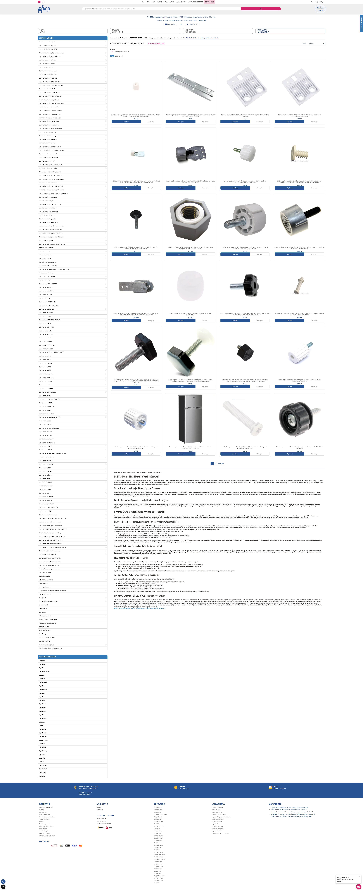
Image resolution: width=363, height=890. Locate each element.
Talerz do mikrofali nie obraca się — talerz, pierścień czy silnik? (288, 809)
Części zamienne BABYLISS (46, 273)
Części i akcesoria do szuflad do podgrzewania (51, 190)
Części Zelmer (42, 776)
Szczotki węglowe (43, 634)
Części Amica (42, 660)
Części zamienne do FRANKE (46, 327)
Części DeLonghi (43, 682)
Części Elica (42, 693)
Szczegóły (151, 121)
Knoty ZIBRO (42, 612)
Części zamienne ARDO (45, 258)
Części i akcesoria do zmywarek (47, 554)
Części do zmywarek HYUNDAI (47, 345)
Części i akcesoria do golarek (47, 63)
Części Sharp (42, 754)
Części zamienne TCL (44, 493)
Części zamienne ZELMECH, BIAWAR (48, 507)
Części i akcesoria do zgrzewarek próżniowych (51, 237)
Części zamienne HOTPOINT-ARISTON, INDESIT (51, 352)
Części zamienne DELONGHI (46, 309)
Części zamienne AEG (44, 251)
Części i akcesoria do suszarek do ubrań (49, 551)
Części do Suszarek (217, 826)
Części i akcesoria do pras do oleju (48, 157)
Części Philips (42, 743)
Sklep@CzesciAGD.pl (279, 789)
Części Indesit (42, 715)
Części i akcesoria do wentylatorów (48, 222)
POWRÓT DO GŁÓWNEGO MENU (47, 657)
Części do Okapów (217, 824)
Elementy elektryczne (44, 587)
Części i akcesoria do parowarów (48, 139)
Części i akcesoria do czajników (47, 45)
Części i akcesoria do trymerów (47, 219)
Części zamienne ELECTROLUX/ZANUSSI (49, 320)
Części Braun (42, 675)
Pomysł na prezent (44, 626)
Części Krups (42, 722)
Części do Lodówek (217, 812)
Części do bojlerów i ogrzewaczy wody (49, 569)
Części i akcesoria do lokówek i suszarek (49, 92)
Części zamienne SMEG (45, 468)
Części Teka (42, 761)
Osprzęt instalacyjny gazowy (46, 645)
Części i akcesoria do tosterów (47, 215)
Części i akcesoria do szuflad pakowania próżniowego (53, 193)
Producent (112, 49)
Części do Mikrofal (217, 821)
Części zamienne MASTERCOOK (47, 392)
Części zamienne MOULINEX (46, 414)
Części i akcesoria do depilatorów (48, 49)
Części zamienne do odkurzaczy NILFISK (49, 417)
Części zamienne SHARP (45, 471)
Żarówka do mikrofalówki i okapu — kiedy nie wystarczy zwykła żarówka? (292, 811)
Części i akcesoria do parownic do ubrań (50, 146)
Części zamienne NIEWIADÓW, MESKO (49, 428)
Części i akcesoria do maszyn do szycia (49, 100)
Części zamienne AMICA (45, 255)
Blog (148, 2)
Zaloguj (322, 2)
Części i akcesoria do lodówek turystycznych (51, 85)
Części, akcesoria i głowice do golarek (49, 565)
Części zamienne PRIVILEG (46, 461)
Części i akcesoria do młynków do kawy (49, 107)
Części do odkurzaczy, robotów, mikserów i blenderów (53, 518)
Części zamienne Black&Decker (47, 291)
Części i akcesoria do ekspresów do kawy (50, 533)
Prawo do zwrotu (169, 2)
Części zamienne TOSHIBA (46, 482)
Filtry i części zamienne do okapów (48, 601)
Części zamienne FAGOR (45, 331)
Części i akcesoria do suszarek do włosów (50, 175)
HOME (143, 2)
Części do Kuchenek (217, 807)
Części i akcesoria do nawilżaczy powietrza (50, 128)
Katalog (41, 810)
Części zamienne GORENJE (46, 334)
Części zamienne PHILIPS (45, 446)
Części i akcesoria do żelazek (46, 240)
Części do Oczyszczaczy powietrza (221, 817)
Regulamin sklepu (44, 819)
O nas (153, 2)
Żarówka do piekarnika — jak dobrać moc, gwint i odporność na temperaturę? (293, 814)
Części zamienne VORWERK (46, 497)
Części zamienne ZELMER (45, 511)
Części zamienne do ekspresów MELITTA (49, 399)
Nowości (159, 2)
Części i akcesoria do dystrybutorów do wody (51, 53)
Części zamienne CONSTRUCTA (47, 302)
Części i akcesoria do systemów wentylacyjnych (51, 179)
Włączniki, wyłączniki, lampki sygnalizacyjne (50, 648)
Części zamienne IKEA (44, 359)
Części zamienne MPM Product (47, 406)
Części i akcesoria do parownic (47, 143)
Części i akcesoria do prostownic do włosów (51, 165)
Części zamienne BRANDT (46, 287)
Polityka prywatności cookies (47, 817)
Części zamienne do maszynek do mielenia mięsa (52, 244)
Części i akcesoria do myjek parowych (49, 125)
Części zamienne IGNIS (45, 356)
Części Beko (42, 668)
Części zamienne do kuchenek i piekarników (50, 540)
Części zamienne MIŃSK (45, 396)
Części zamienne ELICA (45, 323)
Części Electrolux (43, 689)
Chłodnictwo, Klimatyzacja (46, 580)
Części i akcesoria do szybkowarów (48, 197)
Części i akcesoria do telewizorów (48, 208)
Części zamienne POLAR (45, 450)
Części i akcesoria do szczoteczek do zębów (51, 186)
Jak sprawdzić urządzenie (195, 2)
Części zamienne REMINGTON (47, 442)
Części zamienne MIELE (45, 410)
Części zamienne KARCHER (46, 374)
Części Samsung (43, 751)
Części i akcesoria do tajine (46, 201)
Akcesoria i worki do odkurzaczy (47, 262)
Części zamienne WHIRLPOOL (47, 504)
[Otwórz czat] (358, 886)
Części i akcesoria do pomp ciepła (48, 154)
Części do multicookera (45, 572)
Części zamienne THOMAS (46, 486)
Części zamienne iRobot (45, 363)
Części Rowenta (42, 747)
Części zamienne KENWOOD (46, 377)
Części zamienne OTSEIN (45, 435)
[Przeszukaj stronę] (261, 8)
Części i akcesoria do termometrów (48, 211)
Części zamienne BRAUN (45, 294)
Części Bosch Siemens (44, 671)
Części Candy (42, 678)
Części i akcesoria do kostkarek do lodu (49, 82)
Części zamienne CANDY (45, 298)
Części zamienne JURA (45, 370)
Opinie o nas (42, 812)
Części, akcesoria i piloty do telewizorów (50, 558)
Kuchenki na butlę (43, 605)
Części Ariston (42, 664)
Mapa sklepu (43, 828)
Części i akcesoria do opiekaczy (47, 132)
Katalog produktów (44, 833)
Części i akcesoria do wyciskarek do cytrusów (51, 226)
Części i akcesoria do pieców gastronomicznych (51, 150)
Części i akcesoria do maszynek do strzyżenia (51, 103)
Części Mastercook (43, 733)
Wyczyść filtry (118, 56)
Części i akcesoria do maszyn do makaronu (50, 96)
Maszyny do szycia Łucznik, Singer (48, 619)
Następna (221, 463)
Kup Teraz (126, 121)
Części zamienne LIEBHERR (46, 388)
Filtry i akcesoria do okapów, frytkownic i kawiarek (52, 590)
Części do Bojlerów (217, 831)
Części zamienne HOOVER (46, 349)
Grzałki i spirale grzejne (45, 594)
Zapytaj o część (209, 2)
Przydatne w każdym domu (46, 247)
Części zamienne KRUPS (45, 381)
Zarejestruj (314, 2)
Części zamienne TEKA (45, 489)
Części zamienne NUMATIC (46, 424)
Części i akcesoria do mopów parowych (49, 114)
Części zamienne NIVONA (45, 432)
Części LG (41, 725)
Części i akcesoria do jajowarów (47, 74)
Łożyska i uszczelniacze (45, 616)
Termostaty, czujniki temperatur (47, 637)
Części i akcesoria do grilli (46, 67)
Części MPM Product (43, 740)
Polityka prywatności (45, 824)
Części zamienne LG (44, 385)
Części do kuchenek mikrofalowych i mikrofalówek (52, 547)
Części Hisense (42, 704)
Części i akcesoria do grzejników (47, 71)
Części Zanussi (42, 772)
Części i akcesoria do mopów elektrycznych (50, 110)
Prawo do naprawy (44, 814)
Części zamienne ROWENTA (46, 457)
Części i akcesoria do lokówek (47, 89)
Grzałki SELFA (42, 598)
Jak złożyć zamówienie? (45, 807)
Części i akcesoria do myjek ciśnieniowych (50, 118)
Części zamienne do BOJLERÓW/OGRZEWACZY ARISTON (54, 269)
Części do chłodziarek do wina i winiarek (49, 522)
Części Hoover (42, 707)
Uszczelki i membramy (45, 641)
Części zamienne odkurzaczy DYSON (48, 305)
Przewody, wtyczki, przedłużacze (47, 623)
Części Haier (42, 700)
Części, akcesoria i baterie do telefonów (49, 562)
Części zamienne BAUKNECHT (47, 276)
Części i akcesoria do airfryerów (47, 42)
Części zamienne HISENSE (45, 341)
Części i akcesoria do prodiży (47, 161)
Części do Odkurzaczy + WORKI (220, 833)
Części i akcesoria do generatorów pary (49, 56)
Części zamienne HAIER (45, 338)
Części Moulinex (42, 736)
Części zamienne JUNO (45, 367)
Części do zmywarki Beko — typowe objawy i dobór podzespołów (289, 807)
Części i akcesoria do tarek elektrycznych (50, 204)
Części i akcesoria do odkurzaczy (48, 515)
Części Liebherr (42, 729)
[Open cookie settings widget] (3, 887)
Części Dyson (42, 686)
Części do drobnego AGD (219, 814)
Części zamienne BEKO (45, 280)
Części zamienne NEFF (45, 421)
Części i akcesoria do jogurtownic (48, 78)
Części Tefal (42, 758)
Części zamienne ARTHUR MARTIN (48, 266)
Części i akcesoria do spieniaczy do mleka (50, 172)
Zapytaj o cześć (171, 24)
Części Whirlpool (43, 769)
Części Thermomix (43, 765)
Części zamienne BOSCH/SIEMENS (48, 284)
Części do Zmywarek (217, 828)
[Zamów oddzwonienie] (3, 881)
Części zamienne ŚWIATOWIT (46, 475)
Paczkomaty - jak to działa (104, 823)
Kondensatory (43, 608)
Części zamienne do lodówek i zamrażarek (50, 544)
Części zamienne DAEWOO (46, 313)
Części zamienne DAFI (45, 316)
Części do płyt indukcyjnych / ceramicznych (50, 525)
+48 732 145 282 (193, 24)
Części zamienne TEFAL (45, 478)
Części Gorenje (42, 697)
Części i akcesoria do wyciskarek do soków (50, 230)
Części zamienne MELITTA (46, 403)
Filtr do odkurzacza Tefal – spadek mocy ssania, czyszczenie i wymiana (291, 816)
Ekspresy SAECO (43, 583)
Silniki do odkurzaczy (44, 630)
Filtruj (112, 56)
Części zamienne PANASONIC (47, 439)
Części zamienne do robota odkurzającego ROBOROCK (54, 453)
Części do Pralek (216, 810)
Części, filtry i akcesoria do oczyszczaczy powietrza (52, 529)
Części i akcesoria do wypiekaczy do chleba (50, 233)
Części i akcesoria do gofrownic (47, 60)
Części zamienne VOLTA (45, 500)
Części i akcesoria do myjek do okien (49, 121)
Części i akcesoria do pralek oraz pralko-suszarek (52, 536)
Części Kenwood (42, 718)
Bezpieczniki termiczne (45, 576)
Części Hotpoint (42, 711)
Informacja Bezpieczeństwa (47, 836)
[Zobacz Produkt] (136, 87)
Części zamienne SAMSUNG (46, 464)
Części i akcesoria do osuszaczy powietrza (50, 136)
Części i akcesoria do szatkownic (47, 183)
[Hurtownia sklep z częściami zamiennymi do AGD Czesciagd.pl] (44, 8)
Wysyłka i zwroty (181, 2)
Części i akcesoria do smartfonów (48, 168)
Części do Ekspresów (218, 819)
